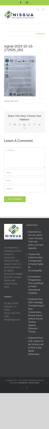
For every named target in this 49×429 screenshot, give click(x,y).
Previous (40, 34)
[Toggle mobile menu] (43, 9)
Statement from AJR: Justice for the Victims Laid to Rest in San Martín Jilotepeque (36, 346)
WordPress (23, 383)
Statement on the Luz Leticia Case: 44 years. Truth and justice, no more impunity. (35, 240)
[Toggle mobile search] (38, 9)
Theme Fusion (34, 383)
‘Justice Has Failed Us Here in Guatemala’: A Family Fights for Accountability (35, 262)
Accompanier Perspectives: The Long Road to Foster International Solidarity (35, 285)
